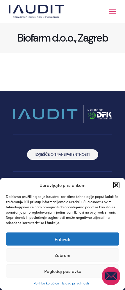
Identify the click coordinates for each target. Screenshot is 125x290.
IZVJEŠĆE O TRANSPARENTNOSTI (62, 154)
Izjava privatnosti (75, 283)
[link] (62, 114)
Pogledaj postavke (62, 271)
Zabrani (62, 255)
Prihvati (62, 239)
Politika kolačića (46, 283)
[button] (116, 185)
